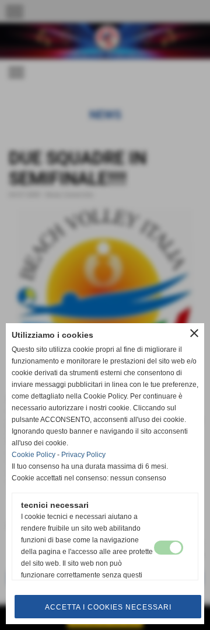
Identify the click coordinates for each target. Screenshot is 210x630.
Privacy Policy (83, 455)
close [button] (194, 333)
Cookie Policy (33, 455)
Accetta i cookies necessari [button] (108, 607)
